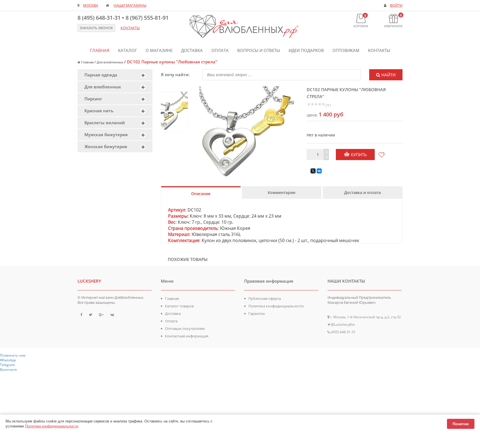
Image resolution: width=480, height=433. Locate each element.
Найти (388, 75)
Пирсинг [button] (93, 98)
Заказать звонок (96, 28)
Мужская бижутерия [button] (106, 134)
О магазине (159, 50)
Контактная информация (186, 336)
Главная (99, 50)
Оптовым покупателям (185, 328)
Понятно (460, 424)
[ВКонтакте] (319, 170)
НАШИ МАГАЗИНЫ (130, 5)
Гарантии (256, 313)
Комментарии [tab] (281, 192)
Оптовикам (345, 50)
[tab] (115, 75)
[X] (313, 170)
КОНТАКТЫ (130, 28)
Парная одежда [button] (100, 75)
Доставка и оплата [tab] (362, 192)
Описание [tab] (201, 193)
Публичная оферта (264, 298)
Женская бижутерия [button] (105, 146)
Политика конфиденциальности (276, 305)
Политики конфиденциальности (51, 426)
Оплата (220, 50)
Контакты (379, 50)
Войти (396, 5)
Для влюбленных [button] (102, 86)
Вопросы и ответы (258, 50)
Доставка (192, 50)
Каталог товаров (179, 305)
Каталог (127, 50)
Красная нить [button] (98, 110)
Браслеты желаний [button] (104, 122)
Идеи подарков (306, 50)
